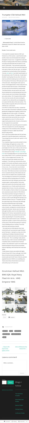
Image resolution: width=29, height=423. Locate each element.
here (7, 73)
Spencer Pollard (19, 405)
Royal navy (6, 334)
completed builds (9, 326)
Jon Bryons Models (20, 413)
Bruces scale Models (7, 390)
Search (3, 379)
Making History (19, 409)
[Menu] (4, 8)
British (5, 330)
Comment (22, 373)
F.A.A (11, 330)
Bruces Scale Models (14, 17)
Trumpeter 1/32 (16, 334)
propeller (18, 330)
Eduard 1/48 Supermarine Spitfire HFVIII (5, 348)
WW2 (4, 337)
